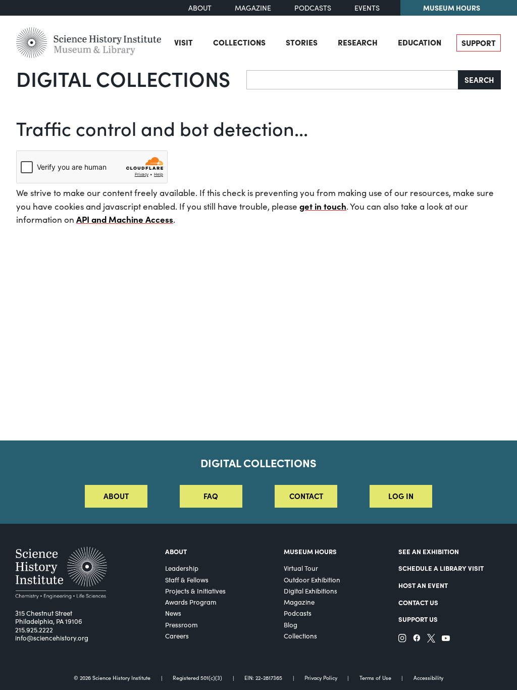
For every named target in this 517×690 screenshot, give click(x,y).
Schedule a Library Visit (441, 567)
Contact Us (418, 602)
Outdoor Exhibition (312, 579)
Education (419, 42)
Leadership (181, 568)
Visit (183, 42)
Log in (400, 495)
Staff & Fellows (187, 579)
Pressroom (181, 624)
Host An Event (423, 584)
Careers (177, 635)
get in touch (322, 206)
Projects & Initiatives (195, 591)
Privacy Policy (320, 678)
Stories (302, 42)
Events (367, 8)
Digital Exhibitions (310, 591)
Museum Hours (451, 8)
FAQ (210, 495)
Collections (239, 42)
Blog (290, 624)
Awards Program (191, 602)
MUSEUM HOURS (310, 551)
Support (478, 42)
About (200, 8)
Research (358, 42)
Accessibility (428, 678)
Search (479, 79)
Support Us (418, 618)
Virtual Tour (301, 568)
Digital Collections (123, 78)
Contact (306, 495)
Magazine (253, 8)
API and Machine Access (124, 219)
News (173, 613)
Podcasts (312, 8)
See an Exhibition (428, 551)
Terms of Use (375, 678)
